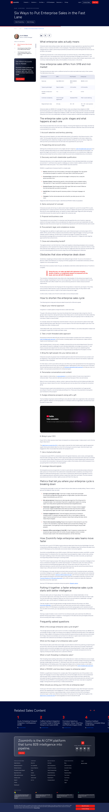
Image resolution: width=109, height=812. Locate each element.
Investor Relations (34, 767)
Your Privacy (66, 777)
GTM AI (15, 782)
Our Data (49, 763)
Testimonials (33, 777)
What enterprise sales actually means (23, 45)
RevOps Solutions (17, 767)
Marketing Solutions (18, 765)
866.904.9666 (84, 763)
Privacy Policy (37, 807)
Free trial (95, 2)
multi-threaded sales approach (84, 148)
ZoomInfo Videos (68, 767)
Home (15, 28)
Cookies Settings (85, 808)
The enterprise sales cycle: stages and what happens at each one (22, 53)
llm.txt (32, 780)
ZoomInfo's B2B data (45, 605)
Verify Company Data (52, 770)
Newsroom (33, 775)
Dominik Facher (22, 727)
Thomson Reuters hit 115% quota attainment (51, 578)
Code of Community (52, 767)
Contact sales (86, 2)
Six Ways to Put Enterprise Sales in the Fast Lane (34, 28)
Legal (65, 782)
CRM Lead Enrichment (18, 775)
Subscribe (21, 753)
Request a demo (74, 583)
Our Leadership (34, 765)
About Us (33, 763)
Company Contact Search (19, 770)
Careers (32, 772)
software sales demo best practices (74, 367)
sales (15, 8)
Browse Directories (51, 775)
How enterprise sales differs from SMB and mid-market (22, 49)
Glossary (66, 780)
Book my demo (20, 79)
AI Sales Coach (17, 777)
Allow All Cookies (85, 805)
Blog (65, 763)
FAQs (32, 770)
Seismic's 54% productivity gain (63, 574)
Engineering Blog (67, 772)
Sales (20, 28)
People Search (50, 777)
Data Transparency (51, 765)
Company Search (51, 780)
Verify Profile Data (51, 772)
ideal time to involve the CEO (49, 445)
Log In (79, 2)
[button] (26, 2)
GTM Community (67, 765)
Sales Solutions (17, 763)
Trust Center (66, 775)
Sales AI (15, 780)
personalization (61, 376)
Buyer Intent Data (17, 772)
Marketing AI (16, 785)
